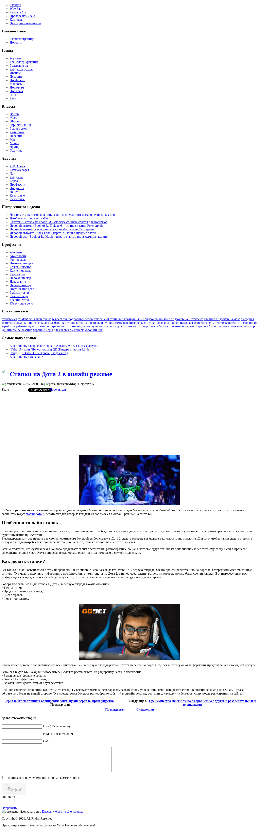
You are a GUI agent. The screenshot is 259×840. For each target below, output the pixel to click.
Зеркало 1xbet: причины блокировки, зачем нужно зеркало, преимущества (59, 701)
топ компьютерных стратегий (189, 326)
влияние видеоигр (145, 319)
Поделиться (58, 389)
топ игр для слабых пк (152, 326)
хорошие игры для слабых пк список (58, 330)
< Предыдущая (114, 709)
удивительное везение (17, 330)
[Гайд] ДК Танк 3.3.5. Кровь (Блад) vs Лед (39, 353)
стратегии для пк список (120, 326)
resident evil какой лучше (34, 319)
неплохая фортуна (192, 322)
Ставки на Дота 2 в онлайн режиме (61, 374)
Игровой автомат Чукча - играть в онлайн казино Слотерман (52, 229)
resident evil (9, 319)
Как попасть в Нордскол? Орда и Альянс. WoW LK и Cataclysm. (54, 345)
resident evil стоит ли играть (112, 319)
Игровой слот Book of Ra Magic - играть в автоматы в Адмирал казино (59, 236)
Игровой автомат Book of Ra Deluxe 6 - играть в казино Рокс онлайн (57, 225)
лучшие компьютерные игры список (129, 322)
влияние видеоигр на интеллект (180, 319)
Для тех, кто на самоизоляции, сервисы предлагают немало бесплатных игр (62, 214)
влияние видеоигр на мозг (222, 319)
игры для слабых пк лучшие (55, 322)
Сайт (46, 741)
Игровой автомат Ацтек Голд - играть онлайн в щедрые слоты (53, 233)
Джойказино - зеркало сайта (29, 218)
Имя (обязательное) (56, 726)
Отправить (9, 808)
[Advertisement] (129, 423)
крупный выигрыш (89, 322)
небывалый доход (167, 322)
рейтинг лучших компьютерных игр (41, 326)
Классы (47, 811)
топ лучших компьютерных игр (233, 326)
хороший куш (94, 330)
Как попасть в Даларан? (26, 356)
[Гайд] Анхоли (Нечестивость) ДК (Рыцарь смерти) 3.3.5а (49, 349)
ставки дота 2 (34, 514)
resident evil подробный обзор (72, 319)
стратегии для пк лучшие (84, 326)
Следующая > (146, 709)
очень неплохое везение (222, 322)
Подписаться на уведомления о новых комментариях (43, 777)
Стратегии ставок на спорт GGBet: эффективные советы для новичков (58, 222)
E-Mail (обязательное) (58, 733)
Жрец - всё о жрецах (69, 811)
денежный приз (25, 322)
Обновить (8, 796)
